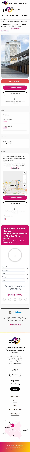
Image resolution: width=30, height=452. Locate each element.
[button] (23, 4)
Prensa (15, 401)
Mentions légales (19, 445)
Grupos (15, 405)
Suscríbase (15, 375)
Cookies (23, 448)
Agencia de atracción (15, 409)
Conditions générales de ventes (13, 448)
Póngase (15, 389)
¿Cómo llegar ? (15, 414)
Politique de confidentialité (15, 447)
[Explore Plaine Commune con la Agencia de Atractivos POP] (6, 10)
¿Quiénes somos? (15, 396)
